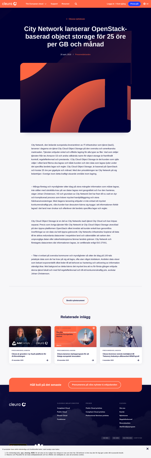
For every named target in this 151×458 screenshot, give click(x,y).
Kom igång (121, 4)
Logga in (110, 4)
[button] (36, 4)
